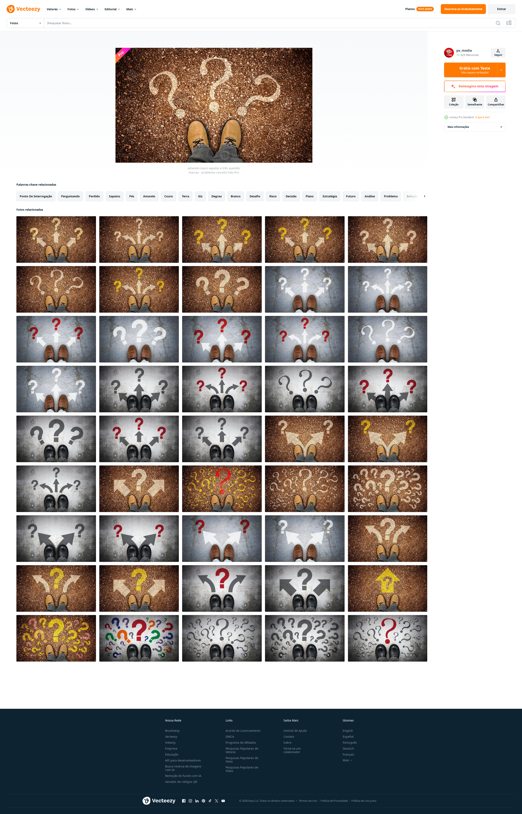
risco (273, 196)
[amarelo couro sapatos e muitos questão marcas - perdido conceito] (305, 488)
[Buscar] (498, 23)
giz (200, 196)
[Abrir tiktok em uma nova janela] (210, 800)
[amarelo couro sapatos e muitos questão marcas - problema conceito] (387, 488)
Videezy (170, 742)
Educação (171, 754)
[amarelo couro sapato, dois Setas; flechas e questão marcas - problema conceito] (305, 439)
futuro (351, 196)
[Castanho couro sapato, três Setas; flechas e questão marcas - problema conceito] (305, 289)
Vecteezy (171, 737)
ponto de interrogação (36, 196)
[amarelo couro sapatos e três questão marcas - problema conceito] (56, 289)
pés (131, 196)
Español (348, 737)
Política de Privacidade (334, 801)
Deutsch (348, 748)
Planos (410, 9)
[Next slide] (421, 196)
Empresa (171, 748)
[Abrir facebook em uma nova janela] (183, 800)
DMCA (230, 737)
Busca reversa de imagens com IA (183, 768)
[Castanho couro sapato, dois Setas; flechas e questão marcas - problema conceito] (222, 538)
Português (350, 742)
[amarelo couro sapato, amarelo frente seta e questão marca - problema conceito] (387, 588)
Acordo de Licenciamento (243, 731)
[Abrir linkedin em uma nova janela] (197, 800)
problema (391, 196)
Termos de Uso (308, 801)
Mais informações (458, 127)
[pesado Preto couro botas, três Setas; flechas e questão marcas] (139, 389)
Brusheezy (172, 731)
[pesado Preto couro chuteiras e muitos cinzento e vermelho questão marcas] (387, 638)
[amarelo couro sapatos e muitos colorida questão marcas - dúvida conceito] (222, 488)
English (348, 731)
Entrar (501, 9)
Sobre (287, 742)
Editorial (111, 9)
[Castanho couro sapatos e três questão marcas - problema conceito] (139, 339)
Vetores (52, 9)
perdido (94, 196)
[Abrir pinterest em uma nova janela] (203, 800)
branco (236, 196)
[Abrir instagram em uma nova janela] (190, 800)
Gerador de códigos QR (181, 782)
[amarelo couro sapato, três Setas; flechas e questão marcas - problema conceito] (56, 239)
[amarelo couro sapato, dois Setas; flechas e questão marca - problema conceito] (139, 488)
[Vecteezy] (23, 9)
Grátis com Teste (474, 70)
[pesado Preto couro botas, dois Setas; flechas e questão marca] (222, 588)
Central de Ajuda (295, 731)
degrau (216, 196)
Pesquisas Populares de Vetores (242, 750)
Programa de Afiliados (241, 742)
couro (168, 196)
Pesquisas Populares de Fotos (242, 759)
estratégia (330, 196)
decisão (291, 196)
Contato (288, 737)
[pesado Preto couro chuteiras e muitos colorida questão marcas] (139, 638)
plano (310, 196)
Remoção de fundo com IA (183, 776)
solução (412, 196)
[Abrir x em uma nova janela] (216, 800)
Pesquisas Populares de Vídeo (242, 769)
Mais (129, 9)
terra (185, 196)
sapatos (114, 196)
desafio (255, 196)
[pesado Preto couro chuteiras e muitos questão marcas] (222, 638)
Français (348, 754)
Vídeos (90, 9)
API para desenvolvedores (183, 760)
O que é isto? (482, 117)
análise (370, 196)
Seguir (498, 55)
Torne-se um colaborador (292, 750)
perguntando (70, 196)
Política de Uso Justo (363, 801)
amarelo (149, 196)
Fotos (71, 9)
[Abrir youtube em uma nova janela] (223, 800)
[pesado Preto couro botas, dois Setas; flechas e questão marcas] (56, 538)
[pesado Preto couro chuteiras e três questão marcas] (305, 389)
